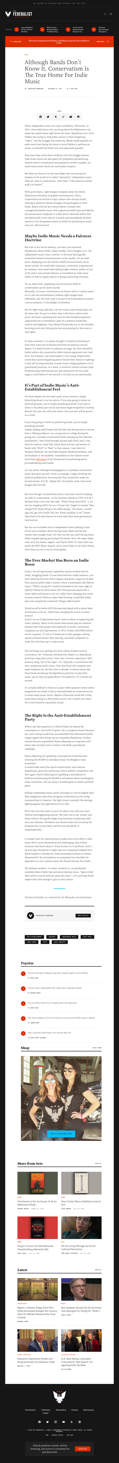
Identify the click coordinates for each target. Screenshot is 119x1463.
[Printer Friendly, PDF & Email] (78, 117)
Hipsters (52, 937)
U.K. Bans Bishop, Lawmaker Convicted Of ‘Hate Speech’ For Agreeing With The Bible (77, 1362)
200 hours (41, 459)
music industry (59, 942)
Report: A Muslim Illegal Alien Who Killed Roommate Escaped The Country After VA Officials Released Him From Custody (37, 1312)
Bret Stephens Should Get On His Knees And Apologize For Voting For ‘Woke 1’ (81, 1309)
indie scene (31, 942)
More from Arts (30, 1163)
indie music (87, 937)
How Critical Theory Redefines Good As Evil (81, 1203)
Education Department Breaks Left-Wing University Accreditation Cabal (36, 1360)
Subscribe (82, 1448)
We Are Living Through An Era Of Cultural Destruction (78, 1248)
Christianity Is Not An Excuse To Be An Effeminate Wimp (37, 1203)
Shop (25, 1048)
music (45, 942)
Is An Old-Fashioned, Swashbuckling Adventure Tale (35, 1248)
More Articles (83, 916)
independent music (69, 937)
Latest (22, 1270)
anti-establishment (34, 937)
